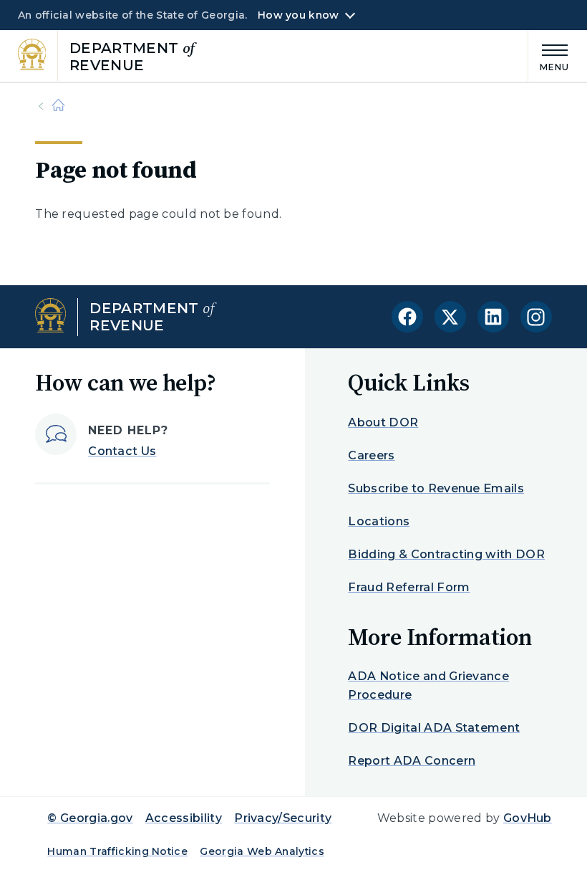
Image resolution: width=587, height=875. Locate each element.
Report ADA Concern (411, 761)
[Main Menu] (549, 55)
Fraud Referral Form (409, 587)
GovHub (527, 818)
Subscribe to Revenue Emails (436, 488)
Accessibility (183, 818)
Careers (371, 455)
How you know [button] (298, 15)
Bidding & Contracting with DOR (446, 554)
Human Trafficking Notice (117, 851)
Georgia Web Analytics (262, 851)
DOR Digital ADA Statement (434, 728)
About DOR (383, 422)
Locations (378, 521)
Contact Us (122, 451)
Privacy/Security (282, 818)
